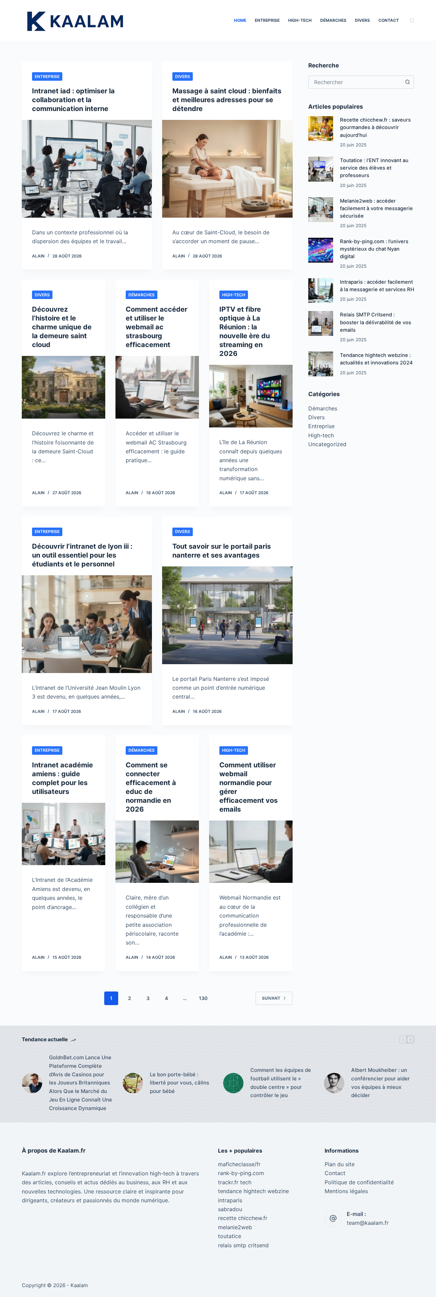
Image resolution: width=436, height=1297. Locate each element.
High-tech (300, 20)
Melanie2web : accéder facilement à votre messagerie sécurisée (376, 208)
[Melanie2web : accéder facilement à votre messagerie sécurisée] (320, 209)
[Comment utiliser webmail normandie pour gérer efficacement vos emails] (251, 852)
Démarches (333, 20)
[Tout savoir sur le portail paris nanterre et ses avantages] (227, 615)
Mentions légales (346, 1191)
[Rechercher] (412, 20)
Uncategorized (327, 444)
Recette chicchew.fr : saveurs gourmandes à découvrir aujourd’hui (375, 127)
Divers (362, 20)
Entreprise (267, 20)
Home (240, 20)
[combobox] (355, 82)
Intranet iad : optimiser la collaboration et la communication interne (73, 100)
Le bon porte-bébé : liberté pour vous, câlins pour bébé (179, 1083)
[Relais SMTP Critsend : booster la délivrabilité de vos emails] (320, 323)
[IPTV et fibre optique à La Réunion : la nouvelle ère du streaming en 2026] (251, 396)
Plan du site (340, 1164)
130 (203, 998)
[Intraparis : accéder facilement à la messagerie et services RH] (320, 290)
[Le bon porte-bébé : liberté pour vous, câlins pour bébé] (133, 1083)
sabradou (230, 1209)
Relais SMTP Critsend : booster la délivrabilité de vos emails (375, 322)
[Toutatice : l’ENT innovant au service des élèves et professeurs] (320, 169)
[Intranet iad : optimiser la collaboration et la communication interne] (87, 169)
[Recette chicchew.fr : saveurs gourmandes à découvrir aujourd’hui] (320, 128)
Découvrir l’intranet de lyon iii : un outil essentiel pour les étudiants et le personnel (82, 555)
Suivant (271, 998)
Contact (388, 20)
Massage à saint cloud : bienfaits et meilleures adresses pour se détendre (226, 100)
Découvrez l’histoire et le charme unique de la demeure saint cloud (62, 327)
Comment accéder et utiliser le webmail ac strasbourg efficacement (156, 327)
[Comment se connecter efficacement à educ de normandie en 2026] (157, 852)
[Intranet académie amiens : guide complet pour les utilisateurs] (63, 834)
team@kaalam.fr (368, 1222)
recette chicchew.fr (242, 1218)
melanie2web (235, 1227)
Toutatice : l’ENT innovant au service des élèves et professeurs (374, 167)
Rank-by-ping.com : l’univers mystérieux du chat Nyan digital (374, 249)
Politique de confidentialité (359, 1182)
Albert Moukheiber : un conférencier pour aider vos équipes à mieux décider (380, 1082)
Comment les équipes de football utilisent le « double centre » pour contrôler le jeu (280, 1082)
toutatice (229, 1236)
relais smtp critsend (243, 1245)
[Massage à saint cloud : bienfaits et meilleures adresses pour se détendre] (227, 169)
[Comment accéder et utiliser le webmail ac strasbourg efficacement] (157, 387)
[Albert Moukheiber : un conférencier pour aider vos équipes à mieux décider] (334, 1083)
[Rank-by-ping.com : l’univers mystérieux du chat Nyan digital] (320, 250)
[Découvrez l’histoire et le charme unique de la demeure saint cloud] (63, 387)
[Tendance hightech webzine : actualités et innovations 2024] (320, 363)
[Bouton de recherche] (407, 82)
